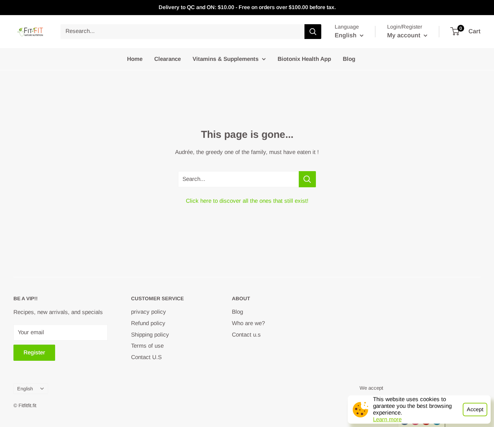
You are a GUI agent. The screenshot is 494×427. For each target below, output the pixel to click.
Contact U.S (146, 357)
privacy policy (148, 312)
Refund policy (148, 323)
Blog (349, 58)
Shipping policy (150, 335)
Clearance (167, 58)
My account (404, 35)
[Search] (312, 31)
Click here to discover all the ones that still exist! (247, 201)
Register (34, 352)
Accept (475, 409)
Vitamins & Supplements (225, 58)
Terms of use (147, 346)
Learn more (387, 419)
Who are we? (248, 323)
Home (134, 58)
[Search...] (307, 179)
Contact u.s (246, 335)
